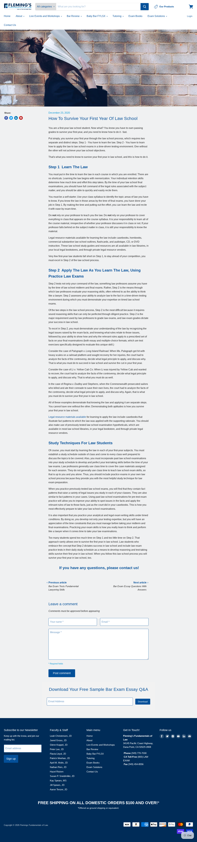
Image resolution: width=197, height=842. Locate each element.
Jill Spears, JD (57, 785)
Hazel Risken (56, 771)
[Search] (145, 6)
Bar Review (73, 16)
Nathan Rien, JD (58, 767)
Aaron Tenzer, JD (58, 789)
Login (189, 16)
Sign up (11, 758)
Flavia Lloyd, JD (58, 753)
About (19, 16)
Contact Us (10, 25)
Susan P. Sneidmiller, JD (62, 776)
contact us (128, 568)
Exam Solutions (156, 16)
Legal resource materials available (67, 417)
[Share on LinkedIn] (16, 118)
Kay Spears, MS (58, 780)
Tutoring (117, 16)
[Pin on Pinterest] (21, 118)
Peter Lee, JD (57, 749)
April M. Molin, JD (59, 762)
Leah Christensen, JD (61, 736)
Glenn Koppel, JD (59, 744)
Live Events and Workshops (44, 16)
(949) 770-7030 (139, 753)
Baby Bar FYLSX (96, 16)
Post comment (62, 673)
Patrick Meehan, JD (60, 758)
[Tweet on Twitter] (11, 118)
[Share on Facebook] (6, 118)
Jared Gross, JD (58, 740)
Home (7, 16)
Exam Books (135, 16)
